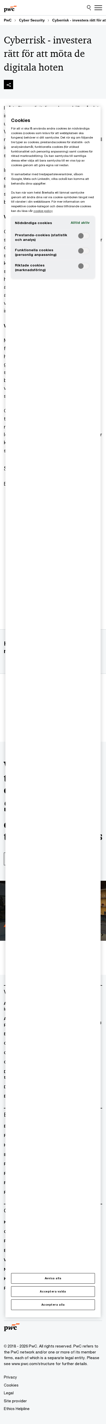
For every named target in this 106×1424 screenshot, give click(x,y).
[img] (8, 84)
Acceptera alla (53, 1304)
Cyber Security (32, 20)
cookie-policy (43, 211)
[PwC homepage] (10, 8)
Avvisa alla (53, 1278)
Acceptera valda (53, 1291)
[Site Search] (89, 7)
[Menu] (98, 7)
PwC (8, 20)
